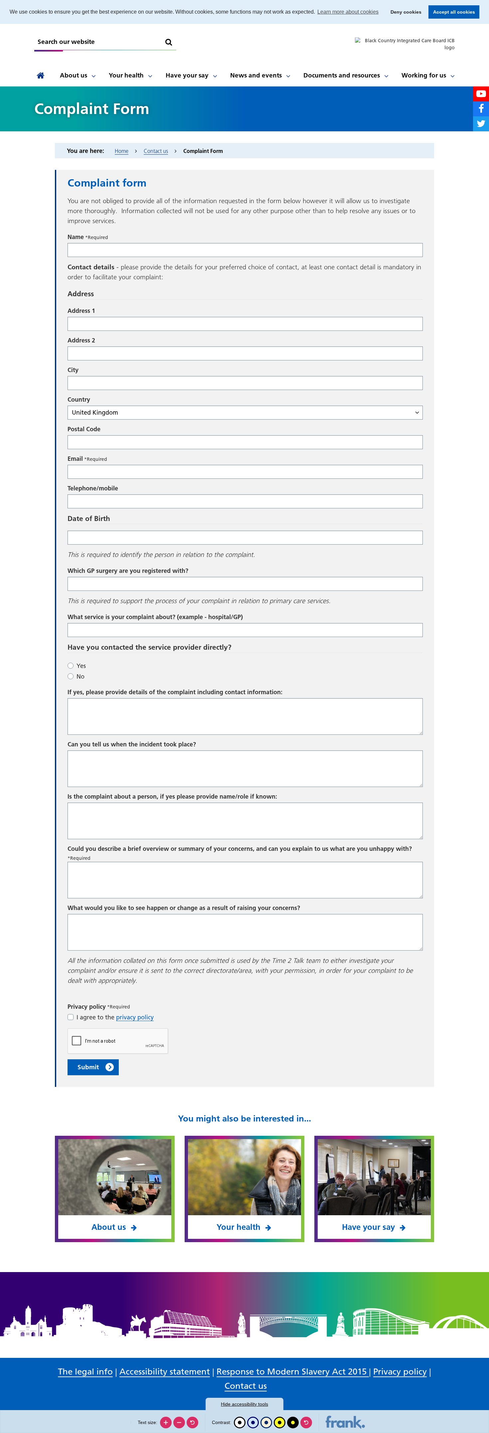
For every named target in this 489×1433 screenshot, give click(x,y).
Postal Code (84, 429)
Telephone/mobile (93, 488)
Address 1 (81, 311)
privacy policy (135, 1017)
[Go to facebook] (481, 108)
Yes (81, 666)
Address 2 (81, 340)
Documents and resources (341, 75)
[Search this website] (168, 42)
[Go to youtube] (481, 93)
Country (79, 399)
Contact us (156, 151)
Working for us (424, 75)
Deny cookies (404, 12)
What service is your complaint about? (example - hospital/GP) (155, 617)
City (73, 370)
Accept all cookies (451, 12)
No (80, 676)
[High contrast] (279, 1422)
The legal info (85, 1372)
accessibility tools (244, 1404)
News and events (256, 75)
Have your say (187, 75)
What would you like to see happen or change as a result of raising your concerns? (184, 908)
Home (121, 151)
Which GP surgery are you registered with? (128, 571)
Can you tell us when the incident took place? (132, 744)
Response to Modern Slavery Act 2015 (293, 1372)
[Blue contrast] (253, 1422)
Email (75, 458)
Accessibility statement (164, 1372)
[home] (40, 75)
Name (76, 237)
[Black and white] (239, 1422)
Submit (88, 1067)
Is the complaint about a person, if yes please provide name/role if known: (172, 796)
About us (73, 75)
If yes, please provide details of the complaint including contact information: (175, 692)
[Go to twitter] (481, 123)
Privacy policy (400, 1372)
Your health (126, 75)
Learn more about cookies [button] (348, 12)
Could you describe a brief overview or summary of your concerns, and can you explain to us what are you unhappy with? (240, 848)
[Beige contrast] (266, 1422)
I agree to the (115, 1017)
